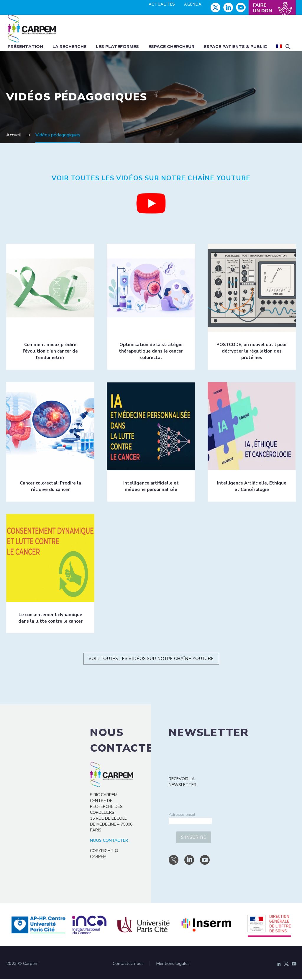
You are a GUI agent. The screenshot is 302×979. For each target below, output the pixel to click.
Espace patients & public (235, 46)
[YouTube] (294, 963)
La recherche (69, 46)
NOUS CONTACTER (109, 840)
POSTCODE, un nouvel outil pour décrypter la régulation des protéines (251, 351)
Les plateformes (117, 46)
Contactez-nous (128, 963)
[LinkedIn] (278, 963)
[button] (288, 46)
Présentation (25, 46)
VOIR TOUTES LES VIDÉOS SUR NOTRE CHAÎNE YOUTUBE (151, 658)
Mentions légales (173, 963)
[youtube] (205, 860)
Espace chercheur (171, 46)
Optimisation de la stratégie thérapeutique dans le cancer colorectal (151, 351)
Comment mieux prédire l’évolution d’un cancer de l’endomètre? (50, 351)
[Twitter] (286, 963)
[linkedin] (189, 860)
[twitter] (173, 860)
